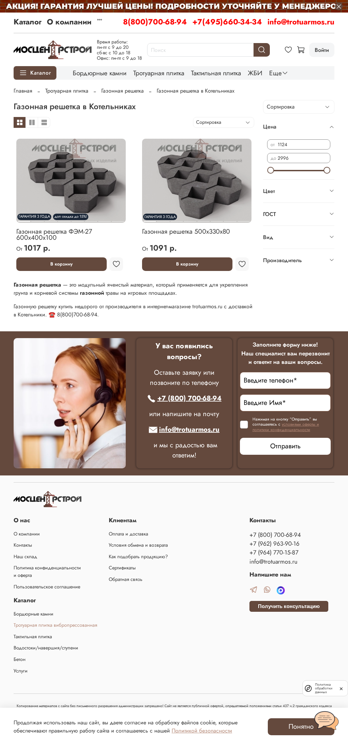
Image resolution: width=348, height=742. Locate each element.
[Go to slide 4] (190, 218)
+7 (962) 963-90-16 (274, 543)
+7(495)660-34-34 (227, 21)
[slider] (270, 170)
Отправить (285, 446)
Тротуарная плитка (158, 73)
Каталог (27, 21)
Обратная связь (125, 579)
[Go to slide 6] (91, 218)
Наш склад (25, 556)
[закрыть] (341, 688)
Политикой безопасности (202, 731)
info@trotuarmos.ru (300, 21)
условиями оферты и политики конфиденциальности (286, 427)
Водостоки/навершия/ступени (46, 647)
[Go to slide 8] (118, 218)
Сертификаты (122, 567)
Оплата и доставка (128, 533)
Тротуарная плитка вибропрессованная (55, 625)
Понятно (301, 726)
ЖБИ (255, 73)
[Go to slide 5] (203, 218)
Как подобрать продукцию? (138, 556)
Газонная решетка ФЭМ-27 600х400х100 (54, 234)
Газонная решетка (122, 91)
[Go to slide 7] (104, 218)
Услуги (21, 670)
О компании (69, 21)
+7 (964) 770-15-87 (273, 552)
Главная (23, 91)
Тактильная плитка (216, 73)
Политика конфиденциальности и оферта (47, 571)
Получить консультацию (289, 606)
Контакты (23, 545)
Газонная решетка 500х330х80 (186, 231)
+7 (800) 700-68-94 (189, 398)
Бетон (19, 659)
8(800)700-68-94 (155, 21)
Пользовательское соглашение (47, 586)
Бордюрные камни (99, 73)
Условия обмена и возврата (138, 545)
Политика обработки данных (323, 688)
